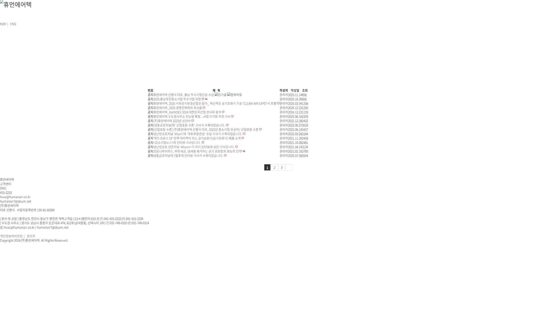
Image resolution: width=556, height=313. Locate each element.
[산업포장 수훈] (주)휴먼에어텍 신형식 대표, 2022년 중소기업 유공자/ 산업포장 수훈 (206, 129)
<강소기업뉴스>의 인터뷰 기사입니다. (177, 142)
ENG (13, 24)
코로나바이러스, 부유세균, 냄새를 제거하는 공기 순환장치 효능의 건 (196, 151)
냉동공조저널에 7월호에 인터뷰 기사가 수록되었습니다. (188, 155)
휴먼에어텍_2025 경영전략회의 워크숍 (178, 107)
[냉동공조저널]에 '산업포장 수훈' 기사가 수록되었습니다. (189, 125)
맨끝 (289, 167)
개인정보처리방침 (11, 236)
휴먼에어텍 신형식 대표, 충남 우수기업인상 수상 (184, 94)
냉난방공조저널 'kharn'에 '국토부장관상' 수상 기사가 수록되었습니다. (198, 134)
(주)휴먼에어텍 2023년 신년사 (172, 120)
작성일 (295, 90)
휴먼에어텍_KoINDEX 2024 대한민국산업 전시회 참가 (187, 112)
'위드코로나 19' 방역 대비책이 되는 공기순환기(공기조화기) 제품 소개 (197, 138)
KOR (3, 24)
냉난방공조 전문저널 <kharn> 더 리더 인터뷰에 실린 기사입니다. (194, 147)
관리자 (31, 236)
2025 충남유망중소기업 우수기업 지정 (177, 99)
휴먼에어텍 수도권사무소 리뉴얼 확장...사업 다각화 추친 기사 (192, 116)
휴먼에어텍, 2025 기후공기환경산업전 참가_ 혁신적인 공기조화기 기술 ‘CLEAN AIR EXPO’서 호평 (215, 103)
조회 (305, 90)
